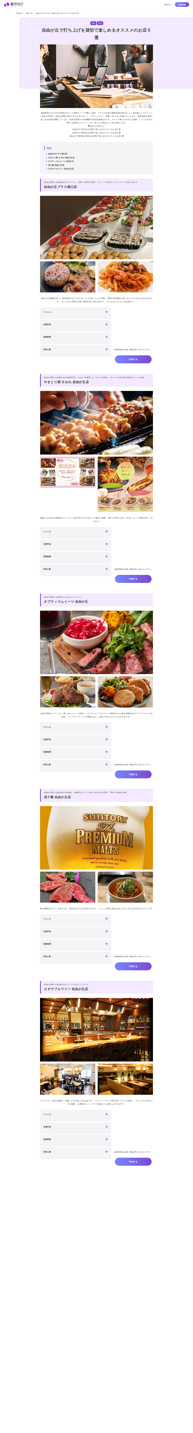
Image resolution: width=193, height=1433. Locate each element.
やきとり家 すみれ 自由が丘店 (61, 157)
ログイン (168, 4)
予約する (133, 359)
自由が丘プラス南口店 (57, 153)
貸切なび (19, 13)
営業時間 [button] (47, 337)
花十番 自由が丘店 (56, 165)
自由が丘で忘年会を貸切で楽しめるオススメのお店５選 (96, 129)
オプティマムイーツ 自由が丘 (61, 161)
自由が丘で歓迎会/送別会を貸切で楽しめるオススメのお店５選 (96, 136)
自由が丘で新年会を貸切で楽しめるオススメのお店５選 (96, 132)
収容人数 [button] (47, 349)
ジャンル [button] (47, 312)
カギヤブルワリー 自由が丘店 (61, 168)
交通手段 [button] (47, 324)
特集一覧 (29, 13)
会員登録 (182, 4)
